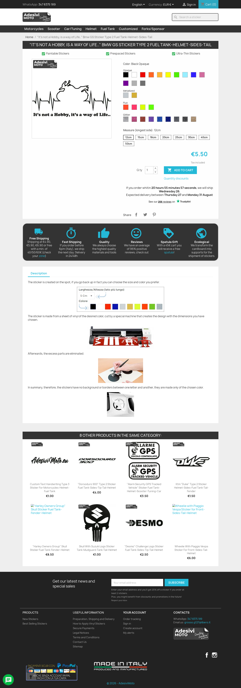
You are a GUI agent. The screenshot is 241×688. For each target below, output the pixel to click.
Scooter (54, 29)
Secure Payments (83, 628)
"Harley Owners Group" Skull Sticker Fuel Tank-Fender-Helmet (50, 548)
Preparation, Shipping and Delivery (94, 619)
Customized (128, 29)
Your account (134, 612)
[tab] (39, 273)
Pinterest (154, 214)
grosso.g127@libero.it (197, 622)
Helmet (91, 29)
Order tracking (132, 619)
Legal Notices (81, 632)
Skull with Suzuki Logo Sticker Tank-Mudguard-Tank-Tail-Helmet (97, 548)
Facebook (206, 655)
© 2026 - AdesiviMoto (120, 683)
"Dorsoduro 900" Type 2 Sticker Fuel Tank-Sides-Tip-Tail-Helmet (97, 485)
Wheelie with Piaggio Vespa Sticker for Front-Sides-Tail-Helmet (191, 550)
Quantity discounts (176, 178)
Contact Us (80, 642)
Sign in (127, 623)
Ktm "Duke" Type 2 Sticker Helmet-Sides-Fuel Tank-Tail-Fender (191, 487)
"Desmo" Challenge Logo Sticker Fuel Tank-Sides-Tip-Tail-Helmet (144, 548)
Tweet (145, 214)
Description (39, 273)
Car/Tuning (73, 29)
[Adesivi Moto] (37, 17)
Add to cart (180, 170)
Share (136, 214)
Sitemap (78, 646)
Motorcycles (34, 29)
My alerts (128, 632)
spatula (169, 252)
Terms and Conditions (86, 637)
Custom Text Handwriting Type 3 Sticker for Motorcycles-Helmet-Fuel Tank (49, 487)
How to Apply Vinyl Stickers (89, 623)
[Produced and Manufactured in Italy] (120, 666)
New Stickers (30, 619)
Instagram (214, 655)
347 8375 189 (47, 4)
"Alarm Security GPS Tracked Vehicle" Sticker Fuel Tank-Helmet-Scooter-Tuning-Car (144, 487)
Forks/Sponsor (153, 29)
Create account (132, 628)
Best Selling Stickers (35, 623)
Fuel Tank (108, 29)
